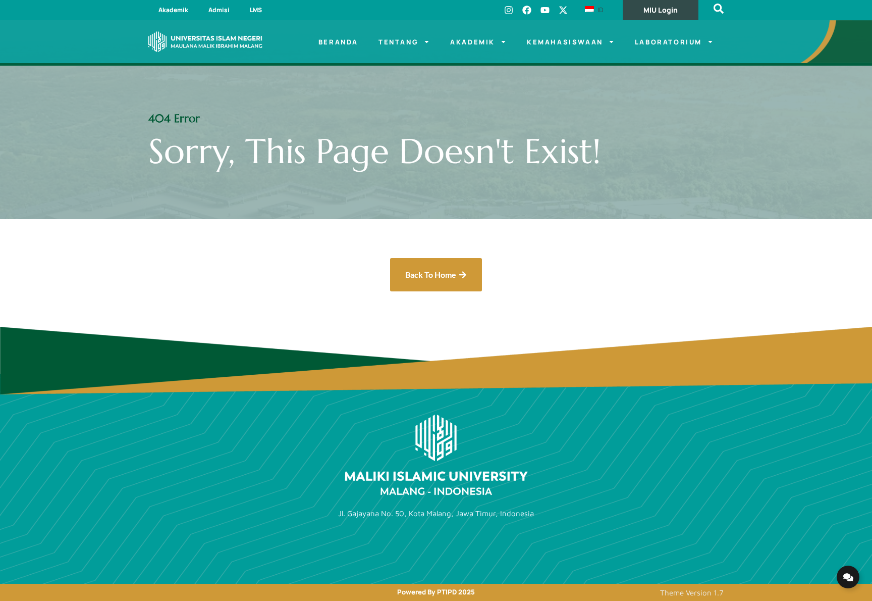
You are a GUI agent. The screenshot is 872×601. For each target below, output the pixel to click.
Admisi (219, 10)
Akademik (173, 10)
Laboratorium (668, 41)
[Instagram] (509, 10)
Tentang (398, 41)
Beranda (338, 41)
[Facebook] (527, 10)
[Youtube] (545, 10)
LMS (256, 10)
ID (599, 10)
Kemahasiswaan (565, 41)
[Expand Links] (848, 577)
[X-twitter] (563, 10)
